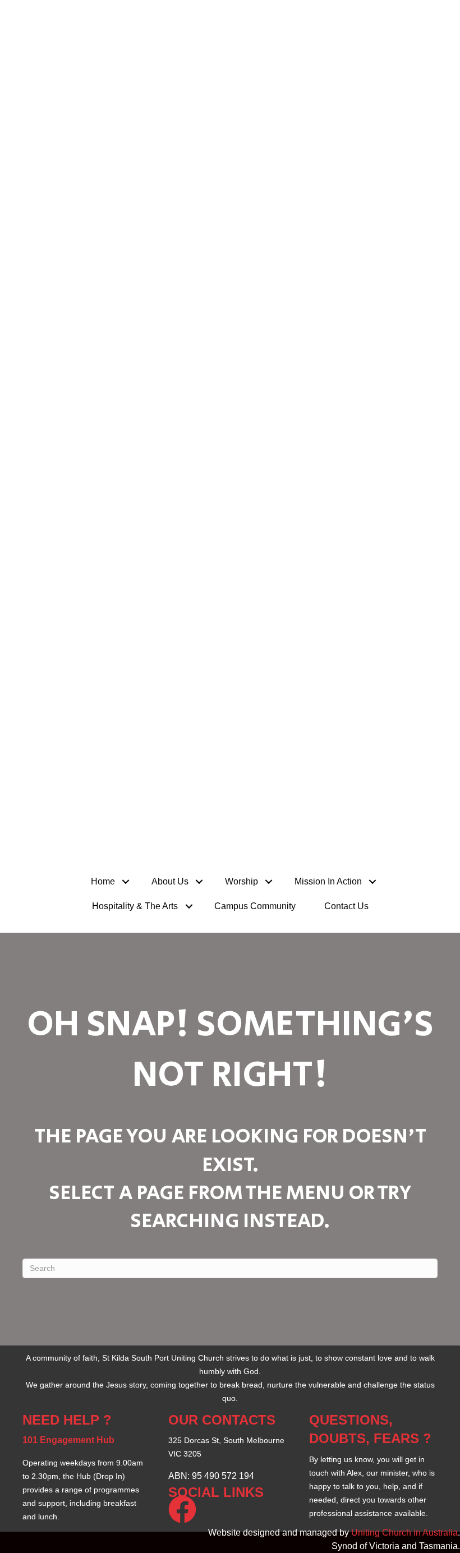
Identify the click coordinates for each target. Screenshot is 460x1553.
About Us (169, 881)
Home (103, 881)
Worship (241, 881)
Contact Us (346, 906)
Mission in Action (328, 881)
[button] (126, 881)
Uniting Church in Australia (404, 1532)
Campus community (255, 906)
